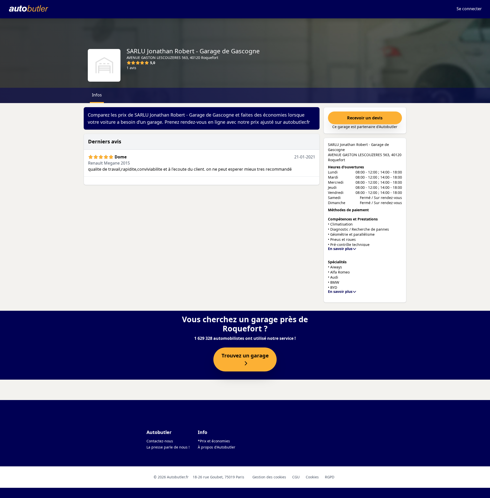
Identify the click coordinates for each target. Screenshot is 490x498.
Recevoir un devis (365, 118)
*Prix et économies (214, 441)
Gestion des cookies (269, 477)
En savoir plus (340, 248)
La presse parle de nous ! (168, 447)
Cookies (312, 477)
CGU (296, 477)
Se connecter (469, 8)
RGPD (329, 477)
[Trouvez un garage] (245, 363)
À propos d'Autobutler (216, 447)
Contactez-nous (159, 441)
